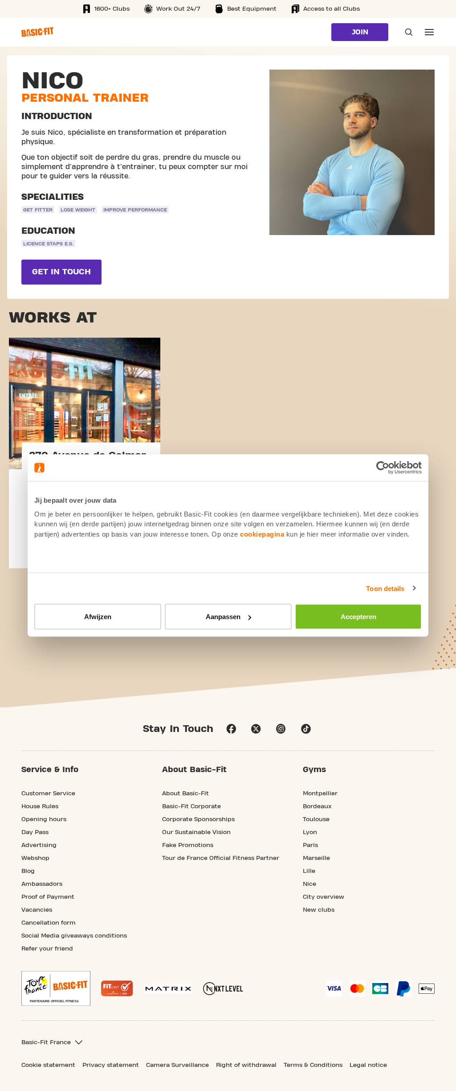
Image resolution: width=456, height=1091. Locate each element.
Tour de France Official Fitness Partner (220, 858)
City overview (323, 897)
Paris (310, 845)
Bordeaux (317, 806)
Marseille (316, 858)
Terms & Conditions (313, 1065)
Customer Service (48, 793)
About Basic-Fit (185, 793)
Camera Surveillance (177, 1065)
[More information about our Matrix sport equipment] (168, 988)
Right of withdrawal (246, 1065)
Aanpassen (223, 616)
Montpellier (320, 793)
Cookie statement (48, 1065)
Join (360, 32)
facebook (231, 729)
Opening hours (43, 819)
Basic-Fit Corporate (191, 806)
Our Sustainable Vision (196, 832)
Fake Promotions (187, 845)
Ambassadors (41, 884)
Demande (406, 32)
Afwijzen (97, 616)
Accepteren (358, 616)
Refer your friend (47, 949)
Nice (309, 884)
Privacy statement (110, 1065)
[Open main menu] (429, 32)
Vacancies (36, 910)
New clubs (318, 910)
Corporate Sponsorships (198, 819)
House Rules (39, 806)
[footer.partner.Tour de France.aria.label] (55, 988)
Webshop (35, 858)
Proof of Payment (47, 897)
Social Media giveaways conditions (74, 936)
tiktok (306, 729)
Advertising (39, 845)
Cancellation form (48, 923)
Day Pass (35, 832)
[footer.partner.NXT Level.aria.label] (223, 988)
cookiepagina (262, 533)
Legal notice (368, 1065)
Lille (309, 871)
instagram (281, 729)
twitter (256, 729)
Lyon (310, 832)
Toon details (385, 588)
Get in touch (61, 272)
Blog (28, 871)
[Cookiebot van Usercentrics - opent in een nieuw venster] (383, 468)
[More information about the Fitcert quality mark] (117, 988)
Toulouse (316, 819)
